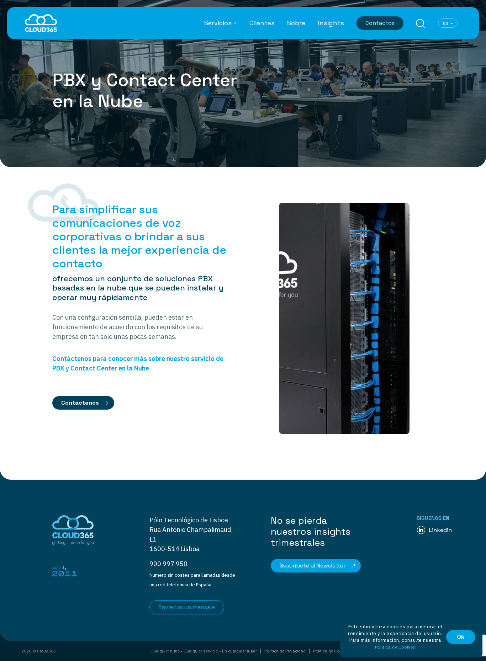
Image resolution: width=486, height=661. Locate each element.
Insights (331, 23)
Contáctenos (80, 402)
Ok (461, 636)
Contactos (380, 23)
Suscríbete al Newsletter (312, 565)
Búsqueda (421, 23)
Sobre (296, 23)
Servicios (218, 23)
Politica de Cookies (331, 651)
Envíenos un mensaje (187, 607)
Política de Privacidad (285, 651)
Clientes (262, 23)
